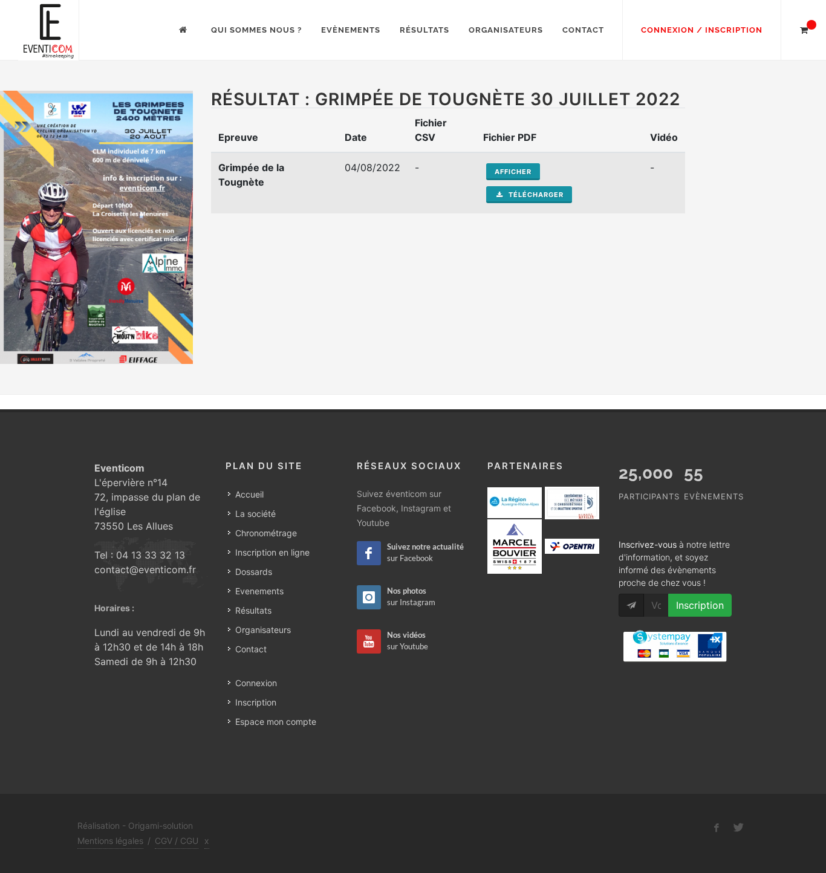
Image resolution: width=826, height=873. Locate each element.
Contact (583, 29)
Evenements (259, 591)
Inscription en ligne (272, 552)
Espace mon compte (275, 721)
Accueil (249, 494)
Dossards (253, 571)
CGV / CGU (176, 841)
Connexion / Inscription (702, 29)
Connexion (256, 683)
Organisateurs (506, 29)
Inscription (255, 702)
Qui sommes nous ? (256, 29)
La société (255, 513)
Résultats (424, 29)
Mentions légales (110, 841)
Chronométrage (266, 533)
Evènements (350, 29)
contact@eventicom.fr (145, 569)
